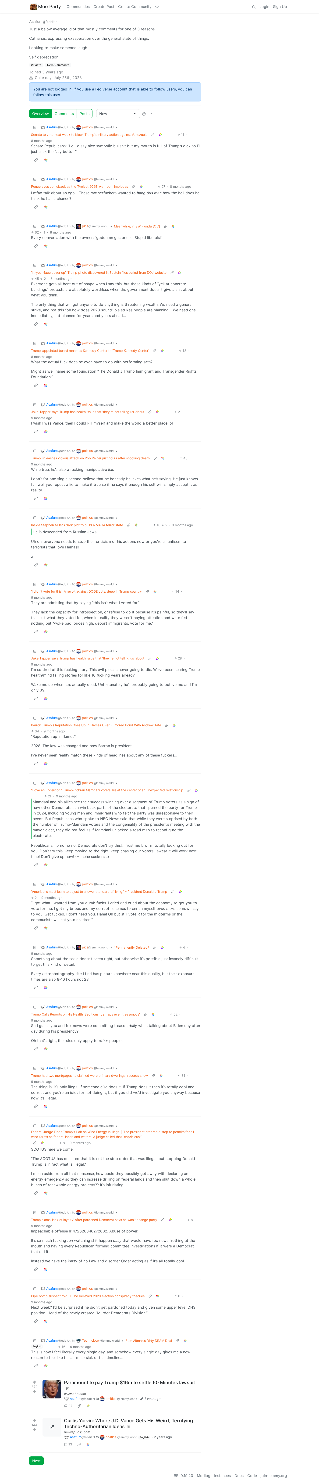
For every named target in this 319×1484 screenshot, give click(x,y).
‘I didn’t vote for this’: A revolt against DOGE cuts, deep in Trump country (86, 591)
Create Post (103, 6)
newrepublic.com (77, 1432)
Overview (40, 113)
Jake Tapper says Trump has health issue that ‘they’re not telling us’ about (87, 412)
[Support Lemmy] (156, 6)
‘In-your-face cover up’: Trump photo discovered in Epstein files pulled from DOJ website (99, 272)
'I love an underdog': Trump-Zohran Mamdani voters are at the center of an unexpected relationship (107, 790)
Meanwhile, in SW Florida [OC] (137, 226)
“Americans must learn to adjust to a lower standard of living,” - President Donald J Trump (99, 891)
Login (264, 6)
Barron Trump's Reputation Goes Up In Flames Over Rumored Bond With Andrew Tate (96, 725)
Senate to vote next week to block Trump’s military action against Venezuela (89, 135)
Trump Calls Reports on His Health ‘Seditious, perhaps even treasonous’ (85, 1014)
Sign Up (280, 6)
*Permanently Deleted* (131, 947)
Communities (78, 6)
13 (70, 1444)
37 (70, 1406)
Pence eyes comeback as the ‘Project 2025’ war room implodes (79, 186)
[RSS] (151, 113)
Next (36, 1461)
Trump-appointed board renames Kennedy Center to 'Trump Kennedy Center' (90, 351)
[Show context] (153, 134)
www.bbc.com (75, 1394)
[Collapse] (35, 127)
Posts (84, 113)
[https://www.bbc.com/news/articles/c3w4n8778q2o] (52, 1389)
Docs (239, 1475)
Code (252, 1475)
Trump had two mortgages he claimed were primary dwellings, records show (89, 1075)
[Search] (254, 6)
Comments (64, 113)
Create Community (135, 6)
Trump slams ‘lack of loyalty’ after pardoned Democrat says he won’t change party (94, 1220)
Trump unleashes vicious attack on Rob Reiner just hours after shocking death (90, 458)
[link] (160, 134)
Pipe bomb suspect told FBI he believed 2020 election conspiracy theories (88, 1296)
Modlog (203, 1475)
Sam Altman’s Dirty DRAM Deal (148, 1341)
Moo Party (49, 6)
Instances (222, 1475)
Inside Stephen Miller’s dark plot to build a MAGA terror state (77, 525)
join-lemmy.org (274, 1475)
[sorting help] (144, 113)
